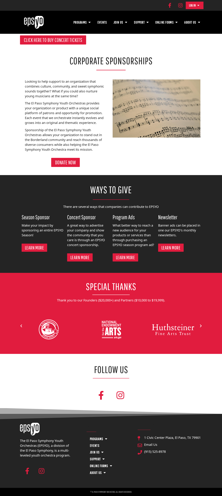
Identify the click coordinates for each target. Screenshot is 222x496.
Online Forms (164, 22)
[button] (21, 325)
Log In (192, 5)
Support (139, 22)
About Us (190, 22)
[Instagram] (180, 5)
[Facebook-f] (169, 5)
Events (102, 22)
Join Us (118, 22)
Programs (80, 22)
